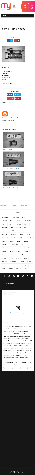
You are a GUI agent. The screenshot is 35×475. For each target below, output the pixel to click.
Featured (4, 231)
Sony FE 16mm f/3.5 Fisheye (12, 188)
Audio (11, 220)
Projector (5, 258)
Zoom (25, 268)
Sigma (29, 261)
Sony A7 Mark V (8, 149)
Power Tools (22, 255)
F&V (25, 227)
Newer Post (3, 205)
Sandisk (4, 261)
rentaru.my (16, 368)
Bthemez (26, 472)
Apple (23, 217)
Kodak (12, 241)
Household (14, 237)
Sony (3, 36)
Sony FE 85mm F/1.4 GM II (12, 169)
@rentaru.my (10, 283)
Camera (19, 224)
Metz (22, 244)
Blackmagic (27, 220)
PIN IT (18, 98)
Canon (26, 224)
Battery (19, 220)
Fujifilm (13, 231)
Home (14, 205)
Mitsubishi (5, 248)
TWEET (18, 94)
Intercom (22, 237)
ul (30, 265)
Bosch (4, 224)
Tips (25, 265)
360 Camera (5, 217)
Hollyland (5, 237)
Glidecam (13, 234)
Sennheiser (13, 261)
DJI (12, 227)
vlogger (11, 268)
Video (3, 268)
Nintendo (18, 251)
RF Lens (18, 258)
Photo (13, 255)
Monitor (14, 248)
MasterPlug (15, 244)
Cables (11, 224)
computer (5, 227)
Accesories (16, 217)
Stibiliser (10, 265)
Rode (25, 258)
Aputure (4, 220)
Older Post (24, 205)
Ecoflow (18, 227)
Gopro (28, 234)
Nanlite (4, 251)
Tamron (19, 265)
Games (29, 231)
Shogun (22, 261)
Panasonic (5, 255)
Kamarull (14, 118)
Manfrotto (5, 244)
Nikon (11, 251)
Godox (21, 234)
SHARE (10, 94)
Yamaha (18, 268)
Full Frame (21, 231)
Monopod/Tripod (24, 248)
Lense (18, 241)
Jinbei (30, 237)
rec (12, 258)
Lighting (26, 241)
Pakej (26, 251)
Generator (5, 234)
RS (31, 258)
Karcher (4, 241)
